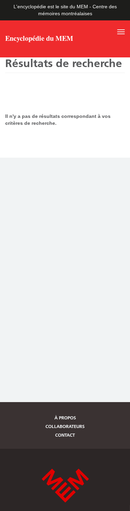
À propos (65, 417)
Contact (65, 435)
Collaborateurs (65, 426)
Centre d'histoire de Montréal (65, 485)
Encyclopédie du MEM (39, 39)
